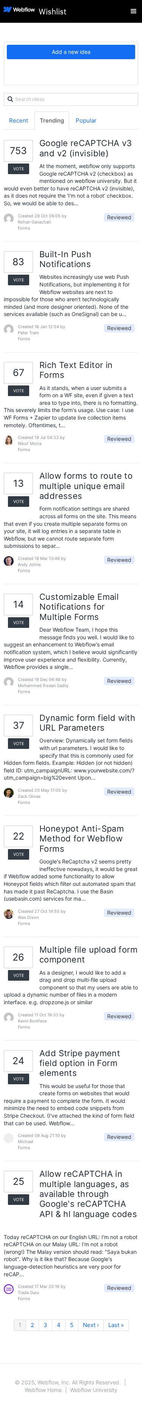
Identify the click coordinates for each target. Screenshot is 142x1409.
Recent (18, 120)
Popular (86, 120)
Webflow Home (43, 1390)
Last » (116, 1325)
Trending (52, 120)
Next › (91, 1325)
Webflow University (93, 1390)
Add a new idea (71, 52)
